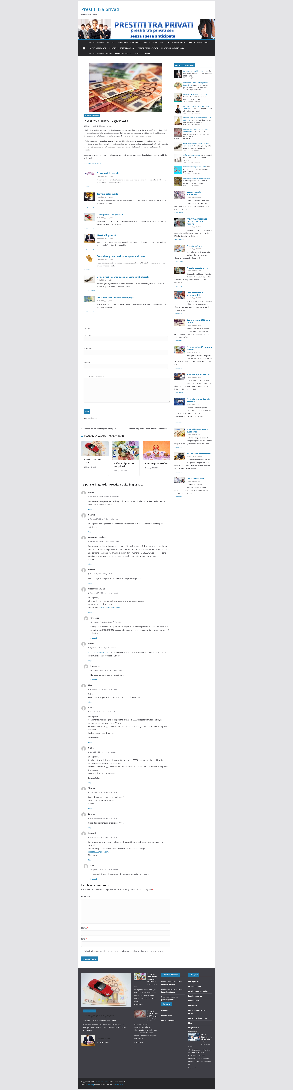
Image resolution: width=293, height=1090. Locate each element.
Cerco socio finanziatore (197, 1018)
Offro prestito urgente (191, 155)
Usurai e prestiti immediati (194, 193)
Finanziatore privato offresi (107, 1021)
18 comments (89, 187)
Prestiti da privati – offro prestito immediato (148, 428)
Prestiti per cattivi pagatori (121, 48)
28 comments (89, 228)
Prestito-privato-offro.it (94, 163)
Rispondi (91, 509)
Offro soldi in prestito (105, 126)
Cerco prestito (193, 981)
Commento (86, 896)
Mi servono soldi (194, 986)
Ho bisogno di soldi (176, 42)
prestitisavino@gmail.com (110, 607)
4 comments (178, 313)
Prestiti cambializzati (198, 42)
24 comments (178, 393)
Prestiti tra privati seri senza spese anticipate (121, 256)
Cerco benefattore (195, 478)
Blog (137, 53)
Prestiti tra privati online (100, 53)
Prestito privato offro (154, 42)
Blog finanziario (194, 1028)
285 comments (179, 240)
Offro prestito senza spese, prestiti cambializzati (123, 276)
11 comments (178, 286)
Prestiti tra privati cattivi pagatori (198, 400)
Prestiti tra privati (100, 9)
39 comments (89, 249)
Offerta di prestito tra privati (124, 465)
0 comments (178, 368)
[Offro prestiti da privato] (106, 990)
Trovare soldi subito (107, 193)
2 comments (178, 341)
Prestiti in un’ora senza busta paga (115, 297)
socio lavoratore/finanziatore (206, 1038)
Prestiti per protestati (148, 48)
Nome (84, 928)
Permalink (115, 497)
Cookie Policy (166, 1016)
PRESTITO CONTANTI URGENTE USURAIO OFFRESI (197, 221)
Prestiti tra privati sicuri (129, 42)
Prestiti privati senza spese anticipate (100, 428)
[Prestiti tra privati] (84, 48)
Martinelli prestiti (106, 235)
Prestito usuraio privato (92, 461)
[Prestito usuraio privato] (95, 443)
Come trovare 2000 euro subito (198, 321)
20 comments (89, 270)
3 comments (178, 497)
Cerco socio (192, 1005)
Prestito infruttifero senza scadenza (199, 348)
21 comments (178, 261)
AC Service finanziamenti (199, 453)
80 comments (89, 311)
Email (84, 939)
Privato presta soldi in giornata (195, 71)
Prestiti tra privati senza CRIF (101, 42)
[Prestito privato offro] (156, 443)
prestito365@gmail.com (98, 852)
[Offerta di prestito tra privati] (125, 443)
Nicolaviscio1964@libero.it (99, 652)
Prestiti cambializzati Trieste (152, 1013)
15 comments (178, 213)
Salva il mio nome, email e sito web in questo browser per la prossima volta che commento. (123, 951)
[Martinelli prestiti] (88, 1040)
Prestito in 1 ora (194, 246)
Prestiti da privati (123, 53)
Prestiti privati (193, 1001)
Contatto (147, 53)
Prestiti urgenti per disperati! (194, 167)
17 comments (89, 207)
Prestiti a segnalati (97, 48)
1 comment (192, 1068)
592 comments (89, 290)
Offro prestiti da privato (110, 214)
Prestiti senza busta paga (172, 48)
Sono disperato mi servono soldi (195, 293)
